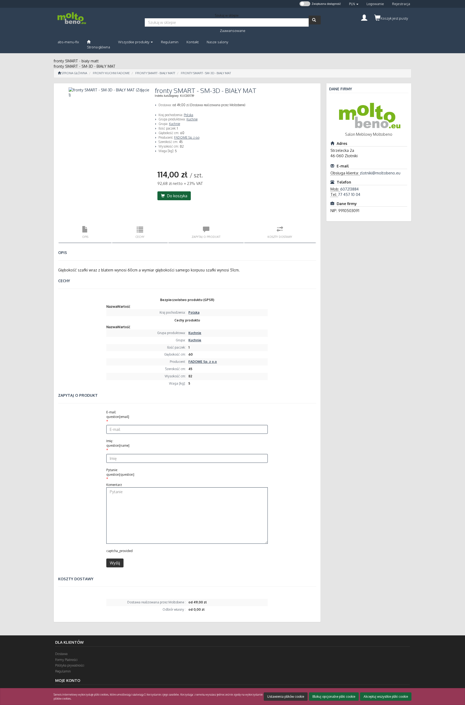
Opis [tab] (85, 236)
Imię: (117, 443)
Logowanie (375, 4)
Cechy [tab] (140, 236)
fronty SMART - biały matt (155, 73)
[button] (353, 4)
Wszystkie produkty (134, 42)
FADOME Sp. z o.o (186, 137)
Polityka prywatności (69, 665)
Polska (188, 115)
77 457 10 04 (349, 194)
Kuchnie (192, 119)
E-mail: (117, 414)
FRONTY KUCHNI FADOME (111, 73)
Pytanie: (120, 472)
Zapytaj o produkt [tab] (206, 236)
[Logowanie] (364, 17)
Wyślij (115, 563)
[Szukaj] (315, 20)
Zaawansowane (232, 30)
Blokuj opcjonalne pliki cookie (333, 697)
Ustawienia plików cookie (285, 697)
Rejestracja (401, 4)
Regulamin (63, 671)
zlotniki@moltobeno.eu (380, 173)
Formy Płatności (66, 660)
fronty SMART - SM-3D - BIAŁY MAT (206, 73)
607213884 (349, 189)
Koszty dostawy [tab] (279, 236)
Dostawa (61, 654)
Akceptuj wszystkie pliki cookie (386, 697)
